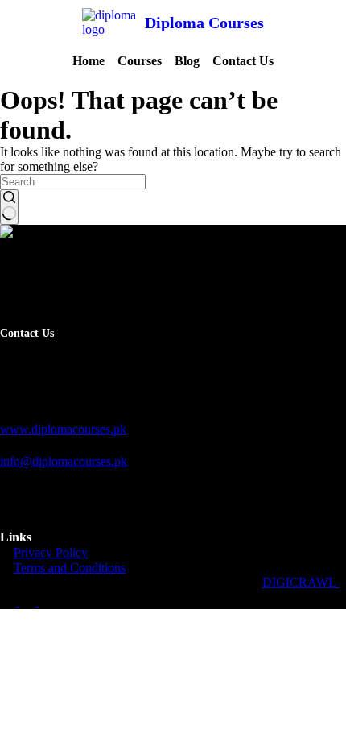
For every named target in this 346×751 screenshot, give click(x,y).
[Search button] (9, 207)
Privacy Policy (51, 552)
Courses (139, 61)
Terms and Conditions (70, 568)
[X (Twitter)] (29, 601)
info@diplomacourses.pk (63, 461)
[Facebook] (9, 601)
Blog (187, 61)
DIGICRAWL (301, 582)
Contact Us (243, 61)
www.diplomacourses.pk (63, 429)
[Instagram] (47, 601)
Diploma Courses (204, 22)
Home (88, 61)
